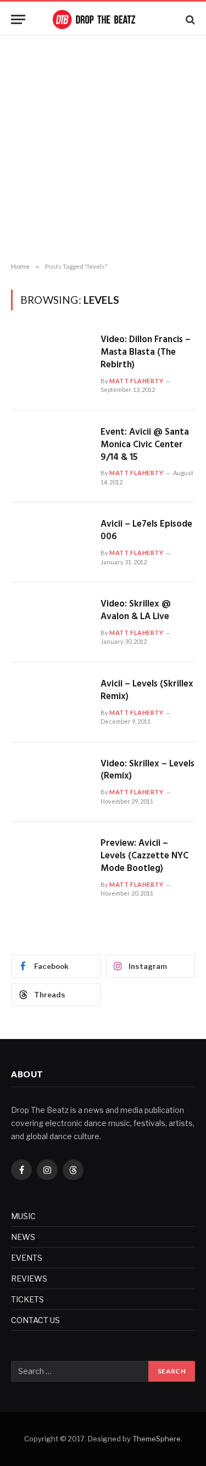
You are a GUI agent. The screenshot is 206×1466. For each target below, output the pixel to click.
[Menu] (18, 19)
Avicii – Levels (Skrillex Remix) (147, 690)
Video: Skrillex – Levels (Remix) (147, 770)
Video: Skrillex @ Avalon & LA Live (136, 610)
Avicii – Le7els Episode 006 (146, 530)
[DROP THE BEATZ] (103, 19)
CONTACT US (35, 1320)
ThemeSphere (156, 1438)
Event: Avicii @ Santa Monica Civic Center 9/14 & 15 (145, 445)
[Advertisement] (103, 149)
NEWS (23, 1237)
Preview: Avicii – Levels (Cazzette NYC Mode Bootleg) (144, 856)
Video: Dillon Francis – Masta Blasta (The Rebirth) (146, 352)
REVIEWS (29, 1278)
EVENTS (26, 1257)
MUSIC (23, 1216)
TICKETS (27, 1299)
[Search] (189, 19)
